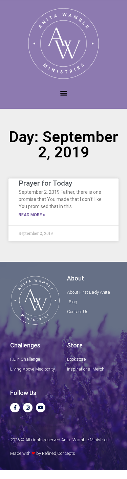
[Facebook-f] (15, 407)
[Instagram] (28, 407)
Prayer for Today (45, 183)
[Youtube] (40, 407)
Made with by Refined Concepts (42, 453)
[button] (63, 92)
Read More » (32, 214)
